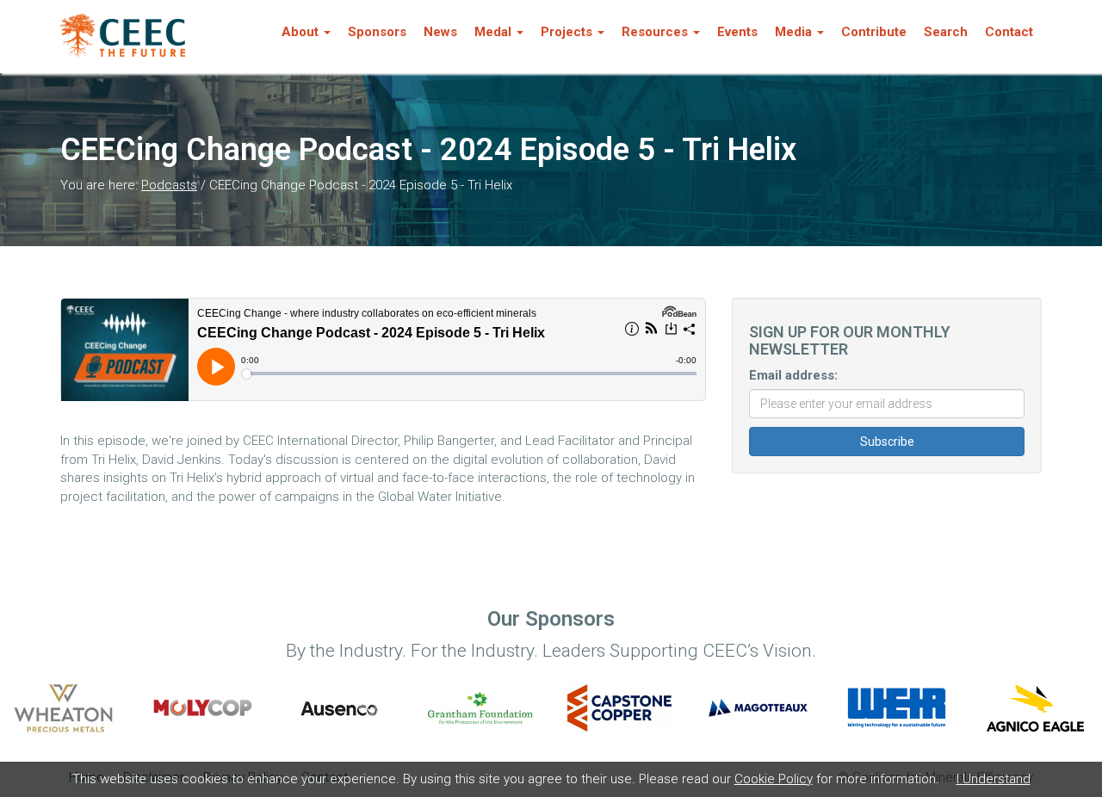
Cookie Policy (773, 779)
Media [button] (793, 32)
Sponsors (377, 32)
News (440, 32)
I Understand (994, 779)
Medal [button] (492, 32)
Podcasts (169, 185)
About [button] (300, 32)
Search (946, 32)
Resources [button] (655, 32)
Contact (1009, 32)
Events (737, 32)
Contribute (874, 32)
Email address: (793, 375)
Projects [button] (566, 32)
